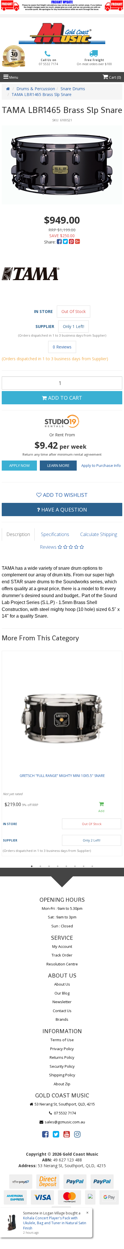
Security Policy (62, 1066)
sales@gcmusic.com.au (64, 1122)
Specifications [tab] (55, 534)
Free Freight (94, 62)
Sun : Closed (62, 926)
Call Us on (48, 62)
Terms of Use (62, 1039)
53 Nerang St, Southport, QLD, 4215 (64, 1104)
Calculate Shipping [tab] (98, 534)
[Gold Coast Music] (62, 33)
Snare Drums (73, 88)
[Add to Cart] (101, 808)
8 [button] (92, 866)
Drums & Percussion (35, 88)
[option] (62, 165)
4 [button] (58, 866)
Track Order (62, 955)
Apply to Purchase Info (101, 465)
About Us (62, 984)
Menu (13, 77)
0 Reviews (62, 347)
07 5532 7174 (64, 1113)
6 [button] (75, 866)
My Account (62, 946)
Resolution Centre (62, 964)
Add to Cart (64, 397)
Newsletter (62, 1001)
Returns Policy (62, 1057)
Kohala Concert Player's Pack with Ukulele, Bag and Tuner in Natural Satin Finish (54, 1223)
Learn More (58, 465)
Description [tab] (18, 534)
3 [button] (49, 866)
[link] (45, 1134)
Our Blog (62, 993)
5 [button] (66, 866)
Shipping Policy (62, 1075)
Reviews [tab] (49, 547)
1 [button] (32, 866)
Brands (62, 1019)
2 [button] (40, 866)
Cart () (114, 77)
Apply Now (19, 465)
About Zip (62, 1083)
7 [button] (84, 866)
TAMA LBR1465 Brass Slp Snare (42, 94)
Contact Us (62, 1010)
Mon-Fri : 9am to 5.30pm (62, 908)
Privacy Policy (62, 1048)
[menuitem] (60, 242)
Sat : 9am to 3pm (62, 917)
